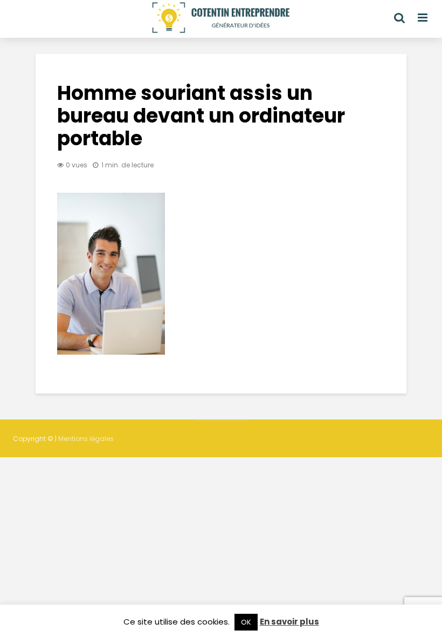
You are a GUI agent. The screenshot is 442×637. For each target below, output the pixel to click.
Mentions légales (86, 438)
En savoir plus (289, 621)
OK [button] (246, 622)
